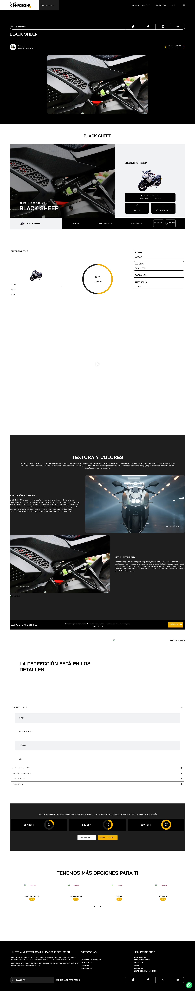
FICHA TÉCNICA (136, 223)
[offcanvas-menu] (183, 5)
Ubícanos (173, 5)
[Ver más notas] (12, 27)
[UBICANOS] (12, 980)
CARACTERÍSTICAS (105, 223)
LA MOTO (75, 223)
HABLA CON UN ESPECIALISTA (150, 198)
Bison (75, 896)
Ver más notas (20, 27)
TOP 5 (32, 899)
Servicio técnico (159, 5)
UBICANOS (20, 980)
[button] (137, 205)
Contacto (135, 5)
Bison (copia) (32, 896)
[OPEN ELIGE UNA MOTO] (53, 5)
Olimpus (119, 896)
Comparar (146, 5)
